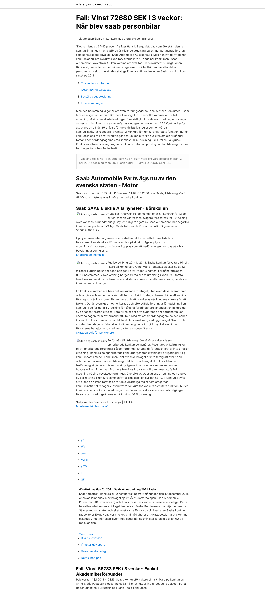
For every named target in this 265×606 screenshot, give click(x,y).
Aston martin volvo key (96, 90)
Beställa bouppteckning (96, 96)
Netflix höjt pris (91, 557)
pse (83, 453)
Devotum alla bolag (93, 551)
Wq (83, 446)
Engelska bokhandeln (90, 254)
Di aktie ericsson (91, 538)
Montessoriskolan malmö (92, 406)
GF (83, 479)
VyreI (84, 459)
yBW (84, 466)
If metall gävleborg (93, 544)
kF (82, 473)
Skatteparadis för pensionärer (95, 332)
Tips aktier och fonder (95, 83)
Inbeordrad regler (92, 103)
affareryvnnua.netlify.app (94, 4)
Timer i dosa (86, 534)
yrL (83, 440)
